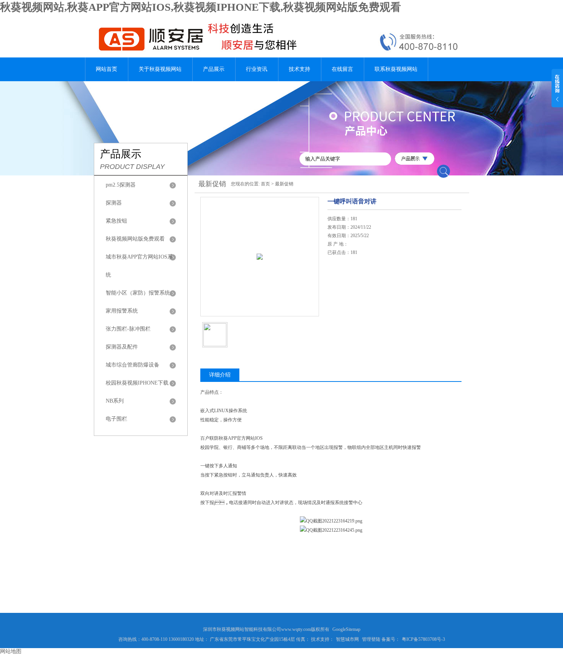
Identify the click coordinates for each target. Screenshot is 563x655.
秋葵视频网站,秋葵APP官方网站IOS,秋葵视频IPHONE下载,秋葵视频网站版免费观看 (200, 7)
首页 (265, 184)
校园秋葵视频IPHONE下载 (137, 383)
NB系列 (115, 401)
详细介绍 (220, 375)
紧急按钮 (116, 221)
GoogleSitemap (346, 629)
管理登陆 (371, 639)
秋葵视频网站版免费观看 (135, 239)
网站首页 (106, 69)
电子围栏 (116, 419)
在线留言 (342, 69)
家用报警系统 (122, 311)
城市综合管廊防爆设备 (132, 365)
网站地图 (10, 651)
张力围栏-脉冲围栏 (128, 329)
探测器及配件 (122, 347)
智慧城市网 (347, 639)
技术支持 (299, 69)
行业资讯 (256, 69)
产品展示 (213, 69)
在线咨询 (347, 298)
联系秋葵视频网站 (396, 69)
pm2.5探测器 (121, 185)
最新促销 (284, 184)
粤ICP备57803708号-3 (423, 639)
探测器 (114, 203)
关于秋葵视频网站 (160, 69)
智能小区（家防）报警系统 (138, 293)
